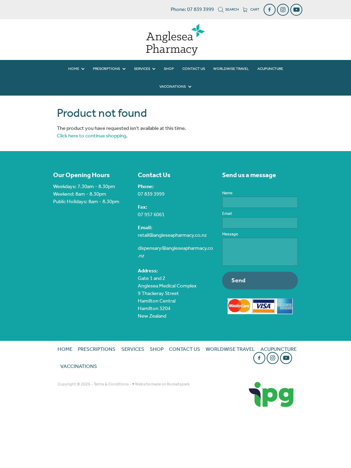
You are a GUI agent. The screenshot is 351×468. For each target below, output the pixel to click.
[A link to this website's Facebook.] (270, 10)
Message (230, 234)
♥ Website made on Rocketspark (161, 384)
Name (227, 193)
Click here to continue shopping (91, 136)
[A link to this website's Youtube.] (296, 10)
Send (238, 280)
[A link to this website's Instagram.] (283, 10)
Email (227, 214)
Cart (254, 9)
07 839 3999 (151, 194)
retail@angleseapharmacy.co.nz (172, 235)
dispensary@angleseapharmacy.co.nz (175, 252)
